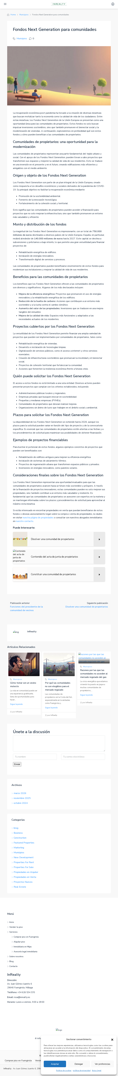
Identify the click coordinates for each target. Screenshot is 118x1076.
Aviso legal (96, 1070)
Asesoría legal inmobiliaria (25, 951)
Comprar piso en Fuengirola (26, 936)
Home (13, 14)
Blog (11, 961)
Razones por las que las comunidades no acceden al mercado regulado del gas (94, 674)
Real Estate (20, 886)
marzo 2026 (20, 793)
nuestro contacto (24, 521)
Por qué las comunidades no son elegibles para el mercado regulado (57, 686)
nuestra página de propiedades (38, 517)
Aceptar (55, 1064)
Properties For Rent (24, 862)
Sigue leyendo (16, 704)
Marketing (19, 847)
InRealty (14, 974)
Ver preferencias (102, 1064)
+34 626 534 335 (26, 992)
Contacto (13, 966)
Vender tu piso (16, 927)
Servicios (13, 932)
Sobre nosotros (16, 956)
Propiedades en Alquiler (26, 872)
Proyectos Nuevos (23, 882)
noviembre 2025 (22, 798)
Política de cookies (63, 1070)
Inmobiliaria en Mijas (23, 946)
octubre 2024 (21, 803)
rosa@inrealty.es (22, 997)
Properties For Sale (24, 867)
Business (18, 833)
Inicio (11, 922)
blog (16, 828)
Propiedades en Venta (25, 877)
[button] (112, 1039)
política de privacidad (82, 1070)
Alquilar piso (19, 941)
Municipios (23, 14)
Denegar (79, 1064)
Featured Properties (24, 842)
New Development (24, 857)
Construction (20, 837)
